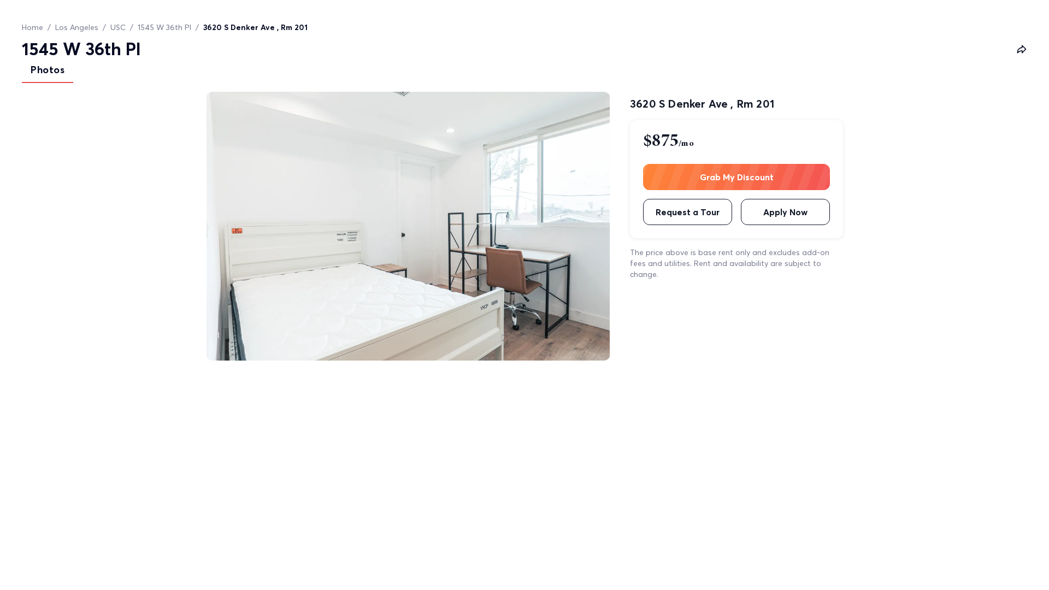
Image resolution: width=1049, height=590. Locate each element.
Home (32, 27)
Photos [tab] (47, 69)
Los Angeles (76, 27)
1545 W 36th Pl (164, 27)
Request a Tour (688, 211)
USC (118, 27)
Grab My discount (737, 177)
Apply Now (785, 211)
